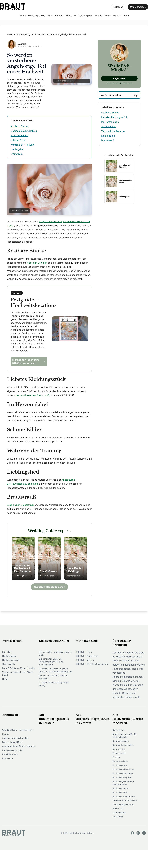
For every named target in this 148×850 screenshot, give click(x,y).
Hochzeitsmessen (10, 660)
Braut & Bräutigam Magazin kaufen (18, 668)
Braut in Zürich (121, 15)
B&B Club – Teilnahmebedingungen (92, 664)
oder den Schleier (36, 262)
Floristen (116, 757)
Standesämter (119, 812)
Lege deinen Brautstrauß (20, 504)
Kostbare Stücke (19, 126)
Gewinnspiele (85, 15)
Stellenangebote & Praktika (15, 738)
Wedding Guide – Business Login (17, 730)
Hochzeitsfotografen (122, 777)
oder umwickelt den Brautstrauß (31, 395)
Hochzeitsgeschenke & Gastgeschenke (123, 783)
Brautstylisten (118, 749)
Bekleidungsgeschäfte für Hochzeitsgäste (124, 735)
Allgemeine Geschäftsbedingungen (18, 746)
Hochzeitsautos (119, 765)
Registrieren (119, 78)
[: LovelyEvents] (49, 558)
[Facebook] (132, 833)
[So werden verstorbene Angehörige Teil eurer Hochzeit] (12, 6)
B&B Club (71, 15)
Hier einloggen (126, 83)
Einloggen (118, 6)
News (107, 15)
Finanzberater (119, 753)
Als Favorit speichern (111, 95)
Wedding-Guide (36, 15)
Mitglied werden (138, 6)
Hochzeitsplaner (120, 792)
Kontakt (6, 734)
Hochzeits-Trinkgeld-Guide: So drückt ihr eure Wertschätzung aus (55, 670)
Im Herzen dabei (19, 135)
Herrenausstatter (120, 761)
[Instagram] (144, 833)
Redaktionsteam (10, 754)
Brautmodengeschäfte (123, 745)
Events (98, 15)
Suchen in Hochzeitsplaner (49, 586)
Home (22, 15)
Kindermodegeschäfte (122, 804)
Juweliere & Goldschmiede (124, 800)
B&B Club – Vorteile (85, 660)
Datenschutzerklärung (12, 742)
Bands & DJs (118, 730)
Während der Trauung (22, 144)
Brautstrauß (17, 153)
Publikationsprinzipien (12, 750)
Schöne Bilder (18, 140)
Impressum (7, 758)
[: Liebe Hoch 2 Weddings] (75, 558)
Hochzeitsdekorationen (123, 769)
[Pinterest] (138, 833)
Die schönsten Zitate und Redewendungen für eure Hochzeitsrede (51, 661)
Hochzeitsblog (55, 15)
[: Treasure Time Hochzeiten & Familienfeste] (23, 558)
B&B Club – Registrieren (87, 656)
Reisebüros (117, 808)
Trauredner (117, 816)
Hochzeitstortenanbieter (123, 796)
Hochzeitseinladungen (122, 773)
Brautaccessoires (120, 741)
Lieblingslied (17, 149)
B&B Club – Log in (84, 651)
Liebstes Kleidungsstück (24, 130)
